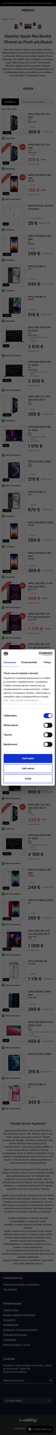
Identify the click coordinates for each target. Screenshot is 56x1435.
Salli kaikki (28, 758)
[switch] (48, 725)
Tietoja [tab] (47, 662)
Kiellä (28, 778)
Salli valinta (28, 768)
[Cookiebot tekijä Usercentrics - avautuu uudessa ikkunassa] (39, 654)
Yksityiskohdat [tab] (29, 662)
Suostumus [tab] (10, 662)
